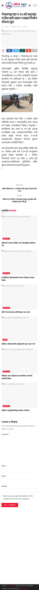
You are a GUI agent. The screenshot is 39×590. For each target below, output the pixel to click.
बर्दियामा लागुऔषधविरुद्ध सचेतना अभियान (16, 410)
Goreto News (11, 586)
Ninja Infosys (23, 589)
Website (4, 486)
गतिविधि (5, 339)
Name (4, 466)
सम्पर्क (11, 581)
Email (4, 476)
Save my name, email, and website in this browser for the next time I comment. (18, 497)
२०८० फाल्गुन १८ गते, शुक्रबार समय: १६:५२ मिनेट (14, 27)
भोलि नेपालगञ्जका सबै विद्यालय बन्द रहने (16, 312)
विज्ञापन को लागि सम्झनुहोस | (22, 581)
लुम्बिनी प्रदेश (6, 238)
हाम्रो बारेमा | (5, 581)
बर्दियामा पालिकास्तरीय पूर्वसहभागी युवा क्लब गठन (18, 344)
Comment (6, 434)
